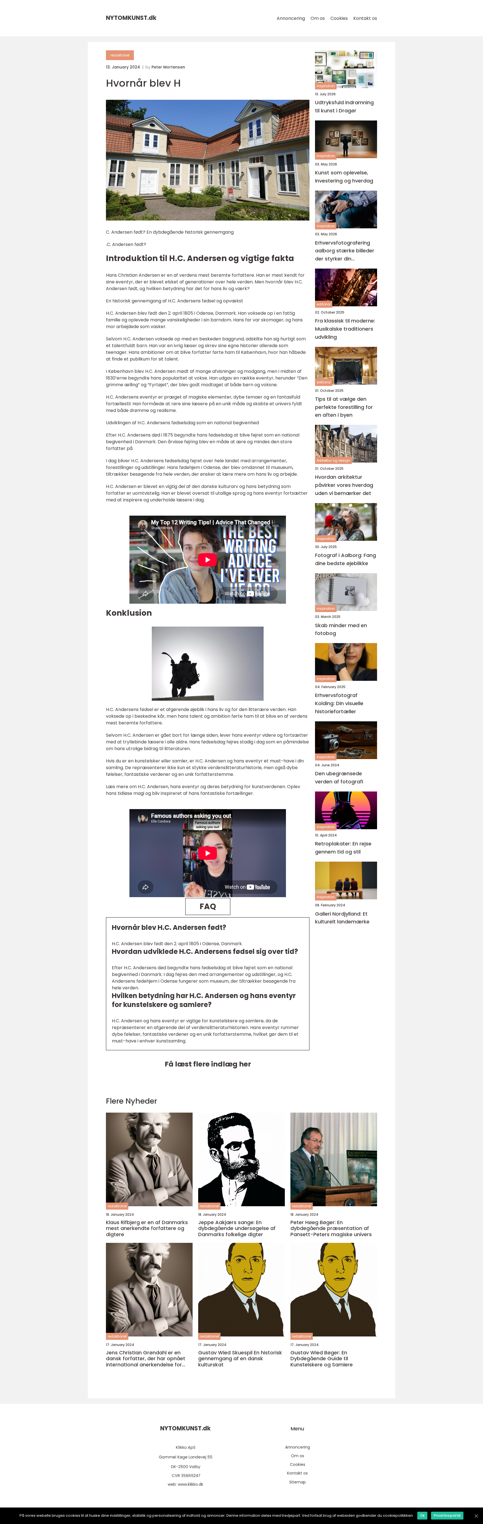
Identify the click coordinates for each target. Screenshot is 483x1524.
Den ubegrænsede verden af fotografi (339, 777)
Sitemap (297, 1482)
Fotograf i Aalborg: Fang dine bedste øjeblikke (345, 559)
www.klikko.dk (190, 1484)
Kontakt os (365, 18)
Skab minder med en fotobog (341, 629)
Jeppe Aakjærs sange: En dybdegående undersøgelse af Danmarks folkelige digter (237, 1228)
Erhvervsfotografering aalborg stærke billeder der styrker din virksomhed (344, 251)
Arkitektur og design (333, 460)
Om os (318, 18)
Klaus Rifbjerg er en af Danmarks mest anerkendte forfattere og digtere (147, 1228)
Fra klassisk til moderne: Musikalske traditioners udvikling (345, 328)
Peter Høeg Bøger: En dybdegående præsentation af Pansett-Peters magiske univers (331, 1228)
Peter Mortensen (168, 67)
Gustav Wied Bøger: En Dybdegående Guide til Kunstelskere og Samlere (321, 1359)
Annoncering (291, 18)
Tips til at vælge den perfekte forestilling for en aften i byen (344, 407)
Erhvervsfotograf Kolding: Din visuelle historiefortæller (339, 703)
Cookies (339, 18)
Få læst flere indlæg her (208, 1064)
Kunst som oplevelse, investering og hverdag (344, 176)
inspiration (326, 86)
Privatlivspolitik (447, 1515)
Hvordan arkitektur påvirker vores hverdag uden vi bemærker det (344, 485)
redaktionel (119, 55)
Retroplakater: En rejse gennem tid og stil (343, 847)
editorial (324, 304)
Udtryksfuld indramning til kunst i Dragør (344, 106)
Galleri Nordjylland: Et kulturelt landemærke (342, 917)
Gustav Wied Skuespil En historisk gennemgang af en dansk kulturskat (240, 1359)
